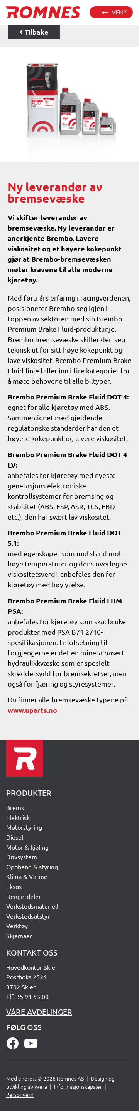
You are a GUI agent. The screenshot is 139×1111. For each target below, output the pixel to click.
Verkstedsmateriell (32, 906)
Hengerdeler (23, 896)
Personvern (20, 1094)
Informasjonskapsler (78, 1086)
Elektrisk (18, 817)
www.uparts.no (32, 709)
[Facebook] (12, 1043)
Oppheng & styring (32, 866)
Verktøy (17, 925)
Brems (15, 807)
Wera (40, 1086)
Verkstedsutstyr (28, 916)
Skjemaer (19, 935)
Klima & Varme (26, 876)
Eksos (14, 886)
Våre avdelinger (39, 1011)
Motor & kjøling (27, 847)
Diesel (14, 837)
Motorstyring (24, 827)
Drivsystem (21, 856)
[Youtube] (31, 1043)
